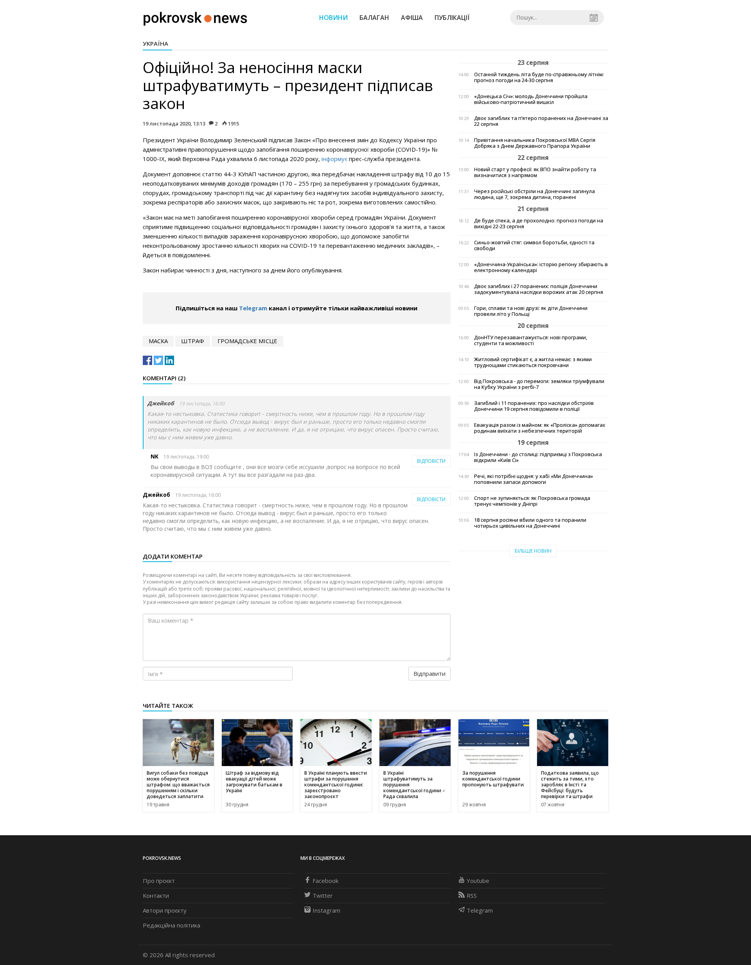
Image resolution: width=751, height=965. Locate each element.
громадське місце (247, 341)
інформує (334, 159)
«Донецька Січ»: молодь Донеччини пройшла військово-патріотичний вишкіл (531, 99)
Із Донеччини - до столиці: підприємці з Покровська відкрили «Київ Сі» (538, 457)
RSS (472, 895)
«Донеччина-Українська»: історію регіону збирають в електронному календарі (541, 267)
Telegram (253, 308)
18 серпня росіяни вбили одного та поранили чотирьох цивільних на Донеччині (530, 523)
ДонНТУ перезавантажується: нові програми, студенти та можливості (530, 340)
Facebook (325, 880)
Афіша (412, 17)
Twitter (323, 895)
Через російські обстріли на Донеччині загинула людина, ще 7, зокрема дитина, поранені (534, 194)
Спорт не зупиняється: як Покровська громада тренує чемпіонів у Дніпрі (532, 501)
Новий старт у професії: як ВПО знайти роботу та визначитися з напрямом (535, 172)
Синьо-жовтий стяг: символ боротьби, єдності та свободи (534, 245)
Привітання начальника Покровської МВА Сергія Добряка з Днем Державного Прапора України (534, 143)
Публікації (452, 17)
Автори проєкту (165, 910)
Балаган (374, 17)
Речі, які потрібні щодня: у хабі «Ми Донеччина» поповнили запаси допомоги (533, 479)
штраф (192, 341)
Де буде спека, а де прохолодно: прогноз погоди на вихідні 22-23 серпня (538, 223)
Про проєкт (159, 880)
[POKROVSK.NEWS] (195, 17)
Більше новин (533, 551)
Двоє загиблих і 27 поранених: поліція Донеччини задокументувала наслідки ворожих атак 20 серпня (538, 289)
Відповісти (431, 461)
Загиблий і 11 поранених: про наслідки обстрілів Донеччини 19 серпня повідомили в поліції (534, 406)
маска (158, 341)
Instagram (326, 910)
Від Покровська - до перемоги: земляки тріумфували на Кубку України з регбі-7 (539, 384)
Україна (155, 43)
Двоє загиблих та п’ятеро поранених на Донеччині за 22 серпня (541, 121)
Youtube (478, 880)
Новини (333, 17)
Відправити (429, 673)
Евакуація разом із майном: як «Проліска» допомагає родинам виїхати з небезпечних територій (539, 428)
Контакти (156, 895)
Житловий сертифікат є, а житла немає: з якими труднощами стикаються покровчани (533, 362)
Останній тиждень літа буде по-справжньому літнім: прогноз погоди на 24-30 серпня (539, 77)
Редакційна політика (171, 925)
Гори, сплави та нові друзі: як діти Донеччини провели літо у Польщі (531, 311)
